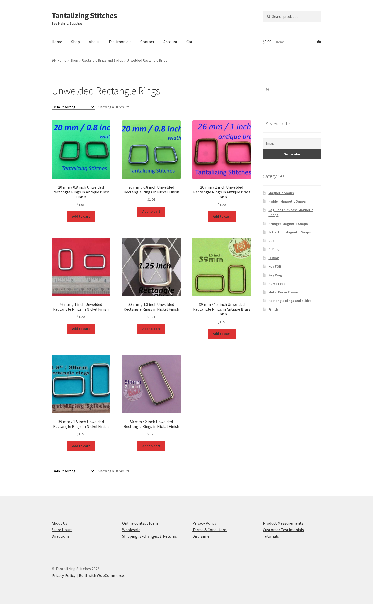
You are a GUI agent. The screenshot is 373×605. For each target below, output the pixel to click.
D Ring (273, 249)
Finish (273, 309)
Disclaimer (201, 536)
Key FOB (274, 266)
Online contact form (140, 523)
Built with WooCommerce (101, 575)
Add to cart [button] (81, 216)
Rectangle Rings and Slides (102, 60)
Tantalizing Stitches (84, 15)
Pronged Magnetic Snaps (288, 223)
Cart (190, 41)
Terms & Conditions (209, 529)
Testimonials (119, 41)
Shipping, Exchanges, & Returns (149, 536)
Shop (75, 41)
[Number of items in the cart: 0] (267, 88)
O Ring (273, 258)
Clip (271, 240)
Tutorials (271, 536)
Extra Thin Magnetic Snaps (289, 232)
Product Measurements (283, 523)
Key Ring (275, 275)
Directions (61, 536)
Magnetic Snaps (281, 193)
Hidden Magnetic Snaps (287, 201)
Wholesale (131, 529)
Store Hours (62, 529)
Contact (147, 41)
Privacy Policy (204, 523)
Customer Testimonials (283, 529)
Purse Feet (276, 283)
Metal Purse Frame (283, 292)
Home (57, 41)
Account (170, 41)
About (94, 41)
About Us (59, 523)
